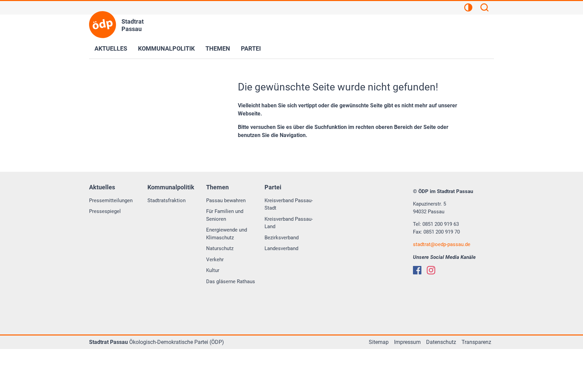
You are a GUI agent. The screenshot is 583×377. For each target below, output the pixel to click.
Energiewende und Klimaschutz (226, 234)
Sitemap (379, 342)
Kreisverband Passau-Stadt (289, 204)
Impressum (407, 342)
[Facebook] (417, 270)
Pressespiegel (105, 211)
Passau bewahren (226, 200)
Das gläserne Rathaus (230, 281)
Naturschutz (219, 248)
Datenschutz (441, 342)
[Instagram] (431, 270)
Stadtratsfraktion (166, 200)
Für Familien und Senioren (224, 215)
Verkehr (215, 260)
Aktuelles (110, 48)
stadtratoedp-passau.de (441, 244)
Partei (251, 48)
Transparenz (476, 342)
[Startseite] (102, 24)
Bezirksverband (282, 238)
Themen (217, 48)
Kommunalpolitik (166, 48)
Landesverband (281, 248)
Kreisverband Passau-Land (289, 223)
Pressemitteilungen (111, 200)
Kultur (212, 270)
